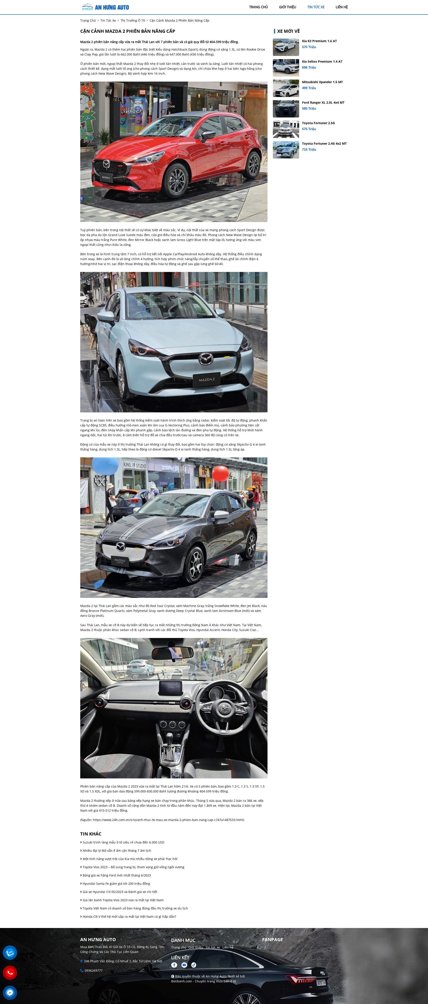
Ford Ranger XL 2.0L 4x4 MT (323, 102)
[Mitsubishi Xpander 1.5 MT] (286, 88)
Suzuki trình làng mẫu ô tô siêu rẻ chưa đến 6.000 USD (123, 842)
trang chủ (258, 7)
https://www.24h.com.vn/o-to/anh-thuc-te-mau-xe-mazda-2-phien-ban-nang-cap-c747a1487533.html (168, 820)
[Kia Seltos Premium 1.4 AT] (286, 67)
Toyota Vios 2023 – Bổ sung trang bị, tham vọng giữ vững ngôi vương (133, 867)
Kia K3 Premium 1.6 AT (319, 41)
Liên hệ (227, 947)
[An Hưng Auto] (104, 7)
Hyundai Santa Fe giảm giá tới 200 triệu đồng (116, 883)
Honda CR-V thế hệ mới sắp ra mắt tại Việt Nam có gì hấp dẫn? (129, 916)
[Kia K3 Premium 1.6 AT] (286, 47)
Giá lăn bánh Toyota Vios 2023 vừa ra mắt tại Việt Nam (123, 900)
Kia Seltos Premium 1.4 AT (322, 61)
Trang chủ (178, 947)
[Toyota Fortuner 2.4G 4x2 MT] (286, 149)
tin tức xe (316, 7)
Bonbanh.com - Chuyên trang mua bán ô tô (203, 981)
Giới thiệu (195, 947)
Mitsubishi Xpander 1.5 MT (322, 82)
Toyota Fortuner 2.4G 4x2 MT (324, 143)
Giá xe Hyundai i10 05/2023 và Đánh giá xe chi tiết (119, 892)
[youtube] (184, 965)
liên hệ (342, 7)
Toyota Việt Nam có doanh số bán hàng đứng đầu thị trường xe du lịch (135, 908)
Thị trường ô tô (133, 20)
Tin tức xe (213, 947)
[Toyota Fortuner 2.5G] (286, 129)
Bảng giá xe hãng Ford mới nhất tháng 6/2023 (116, 875)
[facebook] (176, 965)
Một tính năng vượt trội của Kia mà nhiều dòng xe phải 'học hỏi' (130, 859)
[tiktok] (192, 965)
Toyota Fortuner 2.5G (318, 123)
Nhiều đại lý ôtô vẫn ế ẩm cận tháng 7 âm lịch (116, 850)
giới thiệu (287, 7)
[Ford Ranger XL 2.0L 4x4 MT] (286, 108)
